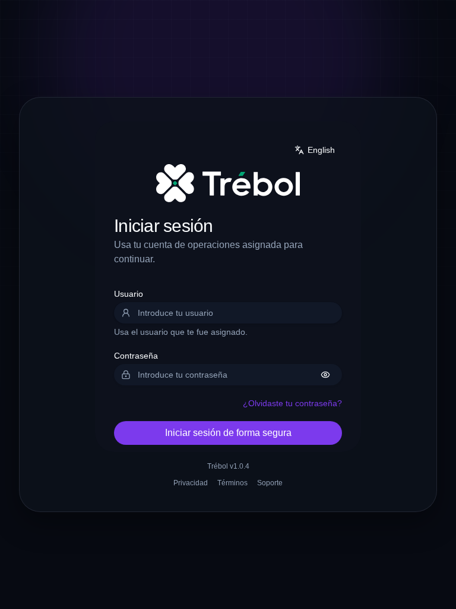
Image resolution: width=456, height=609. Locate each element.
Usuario (128, 294)
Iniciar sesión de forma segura (228, 433)
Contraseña (136, 355)
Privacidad (190, 483)
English (321, 150)
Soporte (270, 483)
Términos (232, 483)
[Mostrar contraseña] (325, 374)
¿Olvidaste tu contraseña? (292, 403)
